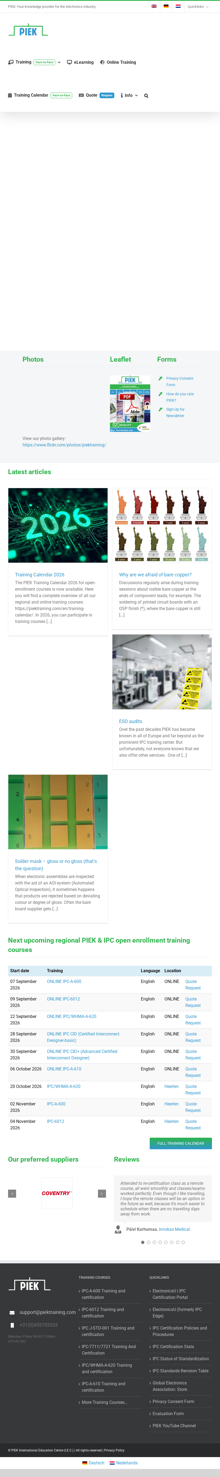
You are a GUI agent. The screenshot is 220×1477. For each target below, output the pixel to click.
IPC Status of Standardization (181, 1358)
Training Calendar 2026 (39, 574)
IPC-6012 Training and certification (103, 1313)
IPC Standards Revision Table (180, 1370)
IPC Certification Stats (173, 1346)
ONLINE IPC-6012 (63, 999)
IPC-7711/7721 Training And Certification (109, 1350)
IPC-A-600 (56, 1103)
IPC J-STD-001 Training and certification (108, 1331)
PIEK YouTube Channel (174, 1425)
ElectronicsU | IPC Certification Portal (170, 1294)
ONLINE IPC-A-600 (64, 981)
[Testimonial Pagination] (142, 1242)
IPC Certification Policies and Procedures (180, 1331)
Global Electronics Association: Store (170, 1386)
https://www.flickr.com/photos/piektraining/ (64, 444)
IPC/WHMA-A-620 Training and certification (107, 1368)
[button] (146, 95)
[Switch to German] (166, 7)
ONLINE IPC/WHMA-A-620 (71, 1016)
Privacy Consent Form (173, 1401)
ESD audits (130, 721)
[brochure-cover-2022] (130, 377)
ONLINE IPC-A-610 (64, 1068)
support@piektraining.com (45, 1312)
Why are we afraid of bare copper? (155, 574)
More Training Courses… (104, 1402)
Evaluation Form (168, 1413)
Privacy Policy (114, 1450)
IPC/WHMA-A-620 (63, 1086)
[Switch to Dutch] (178, 7)
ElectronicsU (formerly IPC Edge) (177, 1313)
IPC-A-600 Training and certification (103, 1294)
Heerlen (171, 1086)
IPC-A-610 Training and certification (103, 1387)
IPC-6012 (55, 1121)
